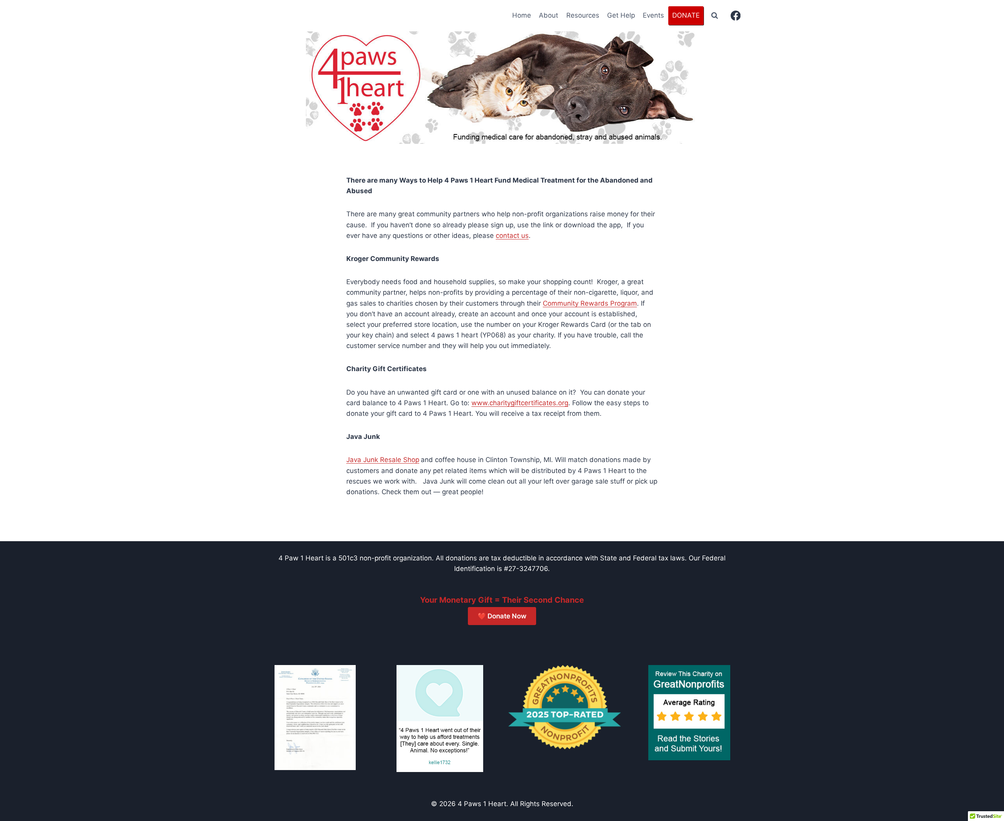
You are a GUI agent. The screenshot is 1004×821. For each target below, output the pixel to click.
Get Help (621, 15)
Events (653, 15)
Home (521, 15)
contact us (512, 235)
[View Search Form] (715, 16)
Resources (582, 15)
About (548, 15)
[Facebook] (736, 16)
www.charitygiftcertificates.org (519, 403)
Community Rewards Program (590, 303)
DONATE (686, 15)
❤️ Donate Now (502, 616)
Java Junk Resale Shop (382, 460)
